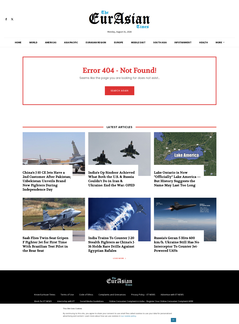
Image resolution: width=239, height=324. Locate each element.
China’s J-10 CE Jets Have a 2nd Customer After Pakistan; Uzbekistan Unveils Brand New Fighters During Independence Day (47, 181)
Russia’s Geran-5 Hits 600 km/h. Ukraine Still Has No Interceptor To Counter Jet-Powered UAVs (176, 244)
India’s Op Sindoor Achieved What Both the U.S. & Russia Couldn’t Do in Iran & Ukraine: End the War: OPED (111, 179)
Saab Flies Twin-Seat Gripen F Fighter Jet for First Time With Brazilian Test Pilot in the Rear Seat (45, 244)
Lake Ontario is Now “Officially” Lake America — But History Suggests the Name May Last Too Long (177, 179)
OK (173, 320)
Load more (118, 258)
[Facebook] (6, 19)
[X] (12, 19)
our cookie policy (128, 316)
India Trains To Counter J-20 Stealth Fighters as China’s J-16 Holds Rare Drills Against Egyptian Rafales (111, 244)
